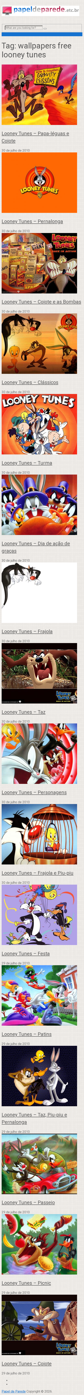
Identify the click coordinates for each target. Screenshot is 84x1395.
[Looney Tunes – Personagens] (42, 754)
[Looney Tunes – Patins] (42, 995)
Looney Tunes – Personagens (34, 792)
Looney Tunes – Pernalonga (32, 221)
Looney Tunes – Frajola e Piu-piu (37, 873)
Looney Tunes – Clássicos (30, 382)
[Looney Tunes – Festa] (42, 915)
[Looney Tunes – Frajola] (42, 593)
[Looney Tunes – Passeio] (42, 1164)
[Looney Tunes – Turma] (42, 424)
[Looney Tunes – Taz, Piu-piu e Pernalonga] (42, 1076)
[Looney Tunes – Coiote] (42, 1325)
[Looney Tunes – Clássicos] (42, 344)
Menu (6, 34)
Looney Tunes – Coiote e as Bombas (41, 302)
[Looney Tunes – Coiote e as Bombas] (42, 263)
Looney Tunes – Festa (26, 953)
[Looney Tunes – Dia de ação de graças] (42, 505)
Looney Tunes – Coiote (27, 1364)
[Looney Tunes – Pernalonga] (42, 183)
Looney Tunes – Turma (27, 463)
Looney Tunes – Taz (23, 712)
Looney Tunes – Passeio (28, 1202)
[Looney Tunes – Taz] (42, 673)
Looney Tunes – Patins (27, 1034)
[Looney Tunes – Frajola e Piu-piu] (42, 834)
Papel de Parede (14, 1391)
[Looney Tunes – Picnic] (42, 1244)
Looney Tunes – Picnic (26, 1283)
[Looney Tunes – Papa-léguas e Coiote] (42, 95)
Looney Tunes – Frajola (27, 631)
